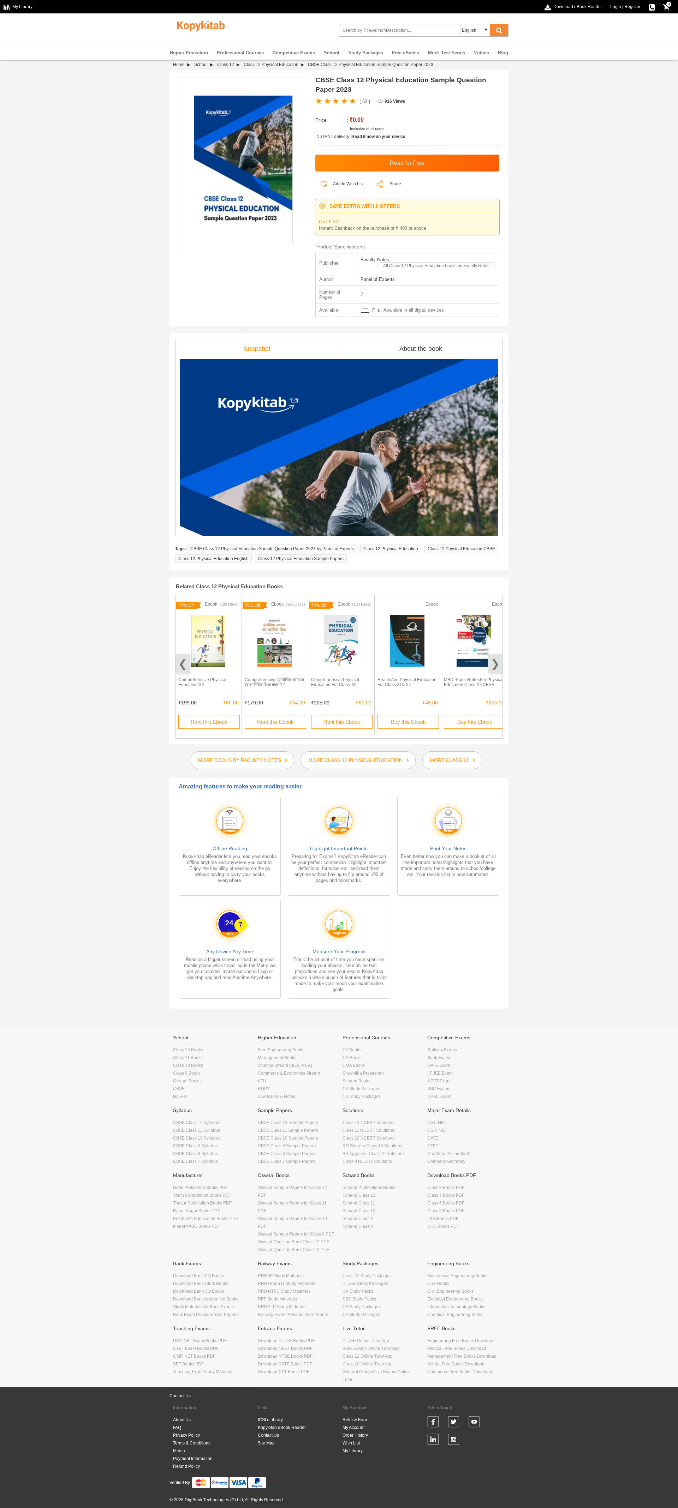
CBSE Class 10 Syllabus (196, 1138)
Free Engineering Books (281, 1049)
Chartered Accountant (448, 1153)
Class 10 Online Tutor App (368, 1364)
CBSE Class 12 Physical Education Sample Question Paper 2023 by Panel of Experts (272, 548)
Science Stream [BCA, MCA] (285, 1065)
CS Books (352, 1057)
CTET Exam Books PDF (196, 1348)
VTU (262, 1081)
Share (395, 183)
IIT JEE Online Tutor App (366, 1340)
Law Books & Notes (276, 1096)
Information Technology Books (456, 1306)
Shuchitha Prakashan (363, 1073)
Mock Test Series (446, 52)
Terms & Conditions (191, 1443)
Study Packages (365, 52)
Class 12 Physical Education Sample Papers (301, 558)
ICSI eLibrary (270, 1419)
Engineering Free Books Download (461, 1340)
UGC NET (436, 1122)
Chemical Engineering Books (455, 1314)
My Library (353, 1450)
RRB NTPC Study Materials (284, 1291)
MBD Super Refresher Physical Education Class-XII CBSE (474, 682)
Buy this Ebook (408, 722)
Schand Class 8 (358, 1226)
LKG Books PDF (442, 1218)
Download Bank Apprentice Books (205, 1299)
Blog (503, 52)
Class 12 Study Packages (367, 1275)
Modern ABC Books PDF (196, 1226)
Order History (355, 1435)
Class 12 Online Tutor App (368, 1356)
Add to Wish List (348, 183)
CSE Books (438, 1283)
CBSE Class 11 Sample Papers (288, 1130)
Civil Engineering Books (450, 1291)
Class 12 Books (188, 1049)
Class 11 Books (188, 1057)
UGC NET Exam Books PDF (200, 1340)
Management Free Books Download (461, 1356)
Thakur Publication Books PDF (202, 1203)
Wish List (351, 1443)
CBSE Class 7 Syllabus (195, 1161)
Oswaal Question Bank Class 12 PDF (293, 1241)
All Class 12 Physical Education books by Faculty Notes (436, 265)
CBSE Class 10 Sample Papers (288, 1138)
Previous (183, 663)
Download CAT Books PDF (283, 1371)
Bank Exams (439, 1057)
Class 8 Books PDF (445, 1187)
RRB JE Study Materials (281, 1275)
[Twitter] (453, 1423)
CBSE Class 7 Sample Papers (287, 1161)
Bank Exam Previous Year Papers (205, 1314)
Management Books (277, 1057)
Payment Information (193, 1458)
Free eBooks (405, 52)
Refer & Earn (355, 1419)
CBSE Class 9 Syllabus (195, 1145)
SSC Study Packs (359, 1299)
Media (179, 1450)
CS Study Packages (362, 1096)
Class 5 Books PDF (445, 1210)
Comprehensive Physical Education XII (202, 682)
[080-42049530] (652, 6)
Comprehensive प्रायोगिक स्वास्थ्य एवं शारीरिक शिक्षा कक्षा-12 (274, 682)
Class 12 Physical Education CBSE (461, 548)
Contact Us (180, 1395)
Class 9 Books (187, 1073)
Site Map (266, 1443)
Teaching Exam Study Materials (203, 1371)
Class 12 (225, 64)
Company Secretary (446, 1161)
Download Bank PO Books (198, 1275)
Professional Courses (240, 52)
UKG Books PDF (443, 1226)
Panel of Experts (378, 279)
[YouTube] (474, 1423)
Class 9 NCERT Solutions (367, 1161)
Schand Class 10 (359, 1210)
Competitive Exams (294, 52)
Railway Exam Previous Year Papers (293, 1314)
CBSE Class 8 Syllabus (195, 1153)
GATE (432, 1138)
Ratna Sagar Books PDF (196, 1210)
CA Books (352, 1049)
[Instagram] (453, 1441)
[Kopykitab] (199, 25)
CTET (432, 1145)
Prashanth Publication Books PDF (205, 1218)
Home (179, 64)
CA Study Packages (361, 1088)
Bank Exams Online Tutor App (371, 1348)
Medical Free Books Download (456, 1348)
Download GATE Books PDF (285, 1364)
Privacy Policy (186, 1435)
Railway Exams (442, 1049)
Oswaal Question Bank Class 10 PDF (293, 1249)
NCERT (180, 1096)
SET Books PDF (188, 1364)
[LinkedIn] (433, 1441)
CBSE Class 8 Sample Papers (287, 1153)
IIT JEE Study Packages (365, 1283)
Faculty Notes (375, 259)
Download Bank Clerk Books (200, 1283)
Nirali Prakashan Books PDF (200, 1187)
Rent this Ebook (209, 722)
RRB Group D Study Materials (286, 1283)
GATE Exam (438, 1065)
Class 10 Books (188, 1065)
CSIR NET (437, 1130)
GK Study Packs (358, 1291)
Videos (481, 52)
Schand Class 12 (359, 1195)
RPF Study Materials (277, 1299)
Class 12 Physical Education (271, 64)
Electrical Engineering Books (455, 1299)
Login (615, 6)
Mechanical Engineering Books (457, 1275)
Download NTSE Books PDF (285, 1356)
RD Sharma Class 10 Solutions (372, 1145)
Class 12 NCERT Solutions (368, 1122)
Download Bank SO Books (198, 1291)
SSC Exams (438, 1088)
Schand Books (356, 1081)
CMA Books (354, 1065)
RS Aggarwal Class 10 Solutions (374, 1153)
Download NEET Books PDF (285, 1348)
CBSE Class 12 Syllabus (196, 1122)
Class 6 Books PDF (445, 1203)
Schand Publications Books (369, 1187)
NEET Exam (439, 1081)
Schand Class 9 (358, 1218)
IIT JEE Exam (440, 1073)
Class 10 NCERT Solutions (368, 1138)
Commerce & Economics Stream (289, 1073)
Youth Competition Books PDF (202, 1195)
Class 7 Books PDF (445, 1195)
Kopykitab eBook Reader (282, 1427)
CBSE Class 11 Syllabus (196, 1130)
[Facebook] (433, 1423)
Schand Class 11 (359, 1203)
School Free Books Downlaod (455, 1364)
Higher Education (189, 52)
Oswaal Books (187, 1081)
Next (495, 663)
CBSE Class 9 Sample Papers (287, 1145)
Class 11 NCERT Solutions (368, 1130)
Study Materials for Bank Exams (203, 1306)
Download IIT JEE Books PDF (286, 1340)
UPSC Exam (439, 1096)
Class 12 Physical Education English (213, 558)
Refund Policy (186, 1466)
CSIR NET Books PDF (194, 1356)
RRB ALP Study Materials (282, 1306)
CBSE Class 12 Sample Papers (288, 1122)
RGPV (264, 1088)
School (331, 52)
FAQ (177, 1427)
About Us (182, 1419)
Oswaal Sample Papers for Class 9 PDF (296, 1234)
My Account (353, 1427)
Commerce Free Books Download (459, 1371)
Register (632, 6)
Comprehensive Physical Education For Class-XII (335, 682)
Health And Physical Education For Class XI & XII (406, 682)
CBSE (179, 1088)
